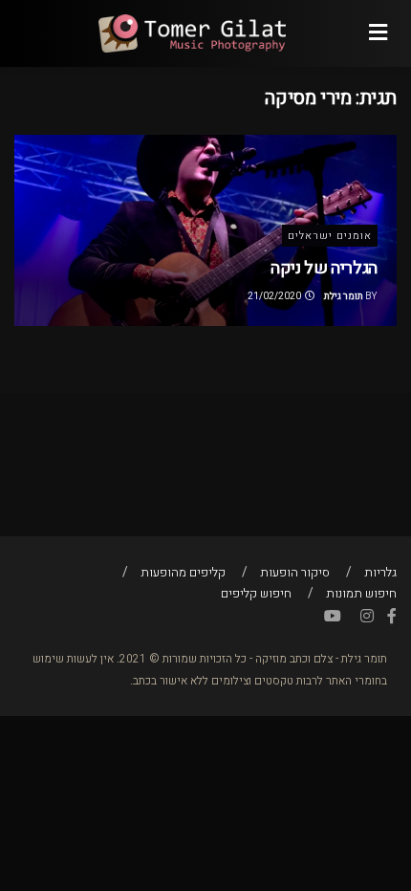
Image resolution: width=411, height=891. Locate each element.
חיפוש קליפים (256, 593)
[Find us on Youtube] (332, 616)
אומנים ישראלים (330, 236)
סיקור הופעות (295, 572)
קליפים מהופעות (183, 572)
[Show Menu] (378, 33)
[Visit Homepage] (191, 33)
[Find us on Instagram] (367, 616)
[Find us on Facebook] (392, 616)
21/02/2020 (275, 296)
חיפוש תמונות (361, 593)
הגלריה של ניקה (324, 268)
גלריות (380, 572)
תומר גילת (343, 296)
